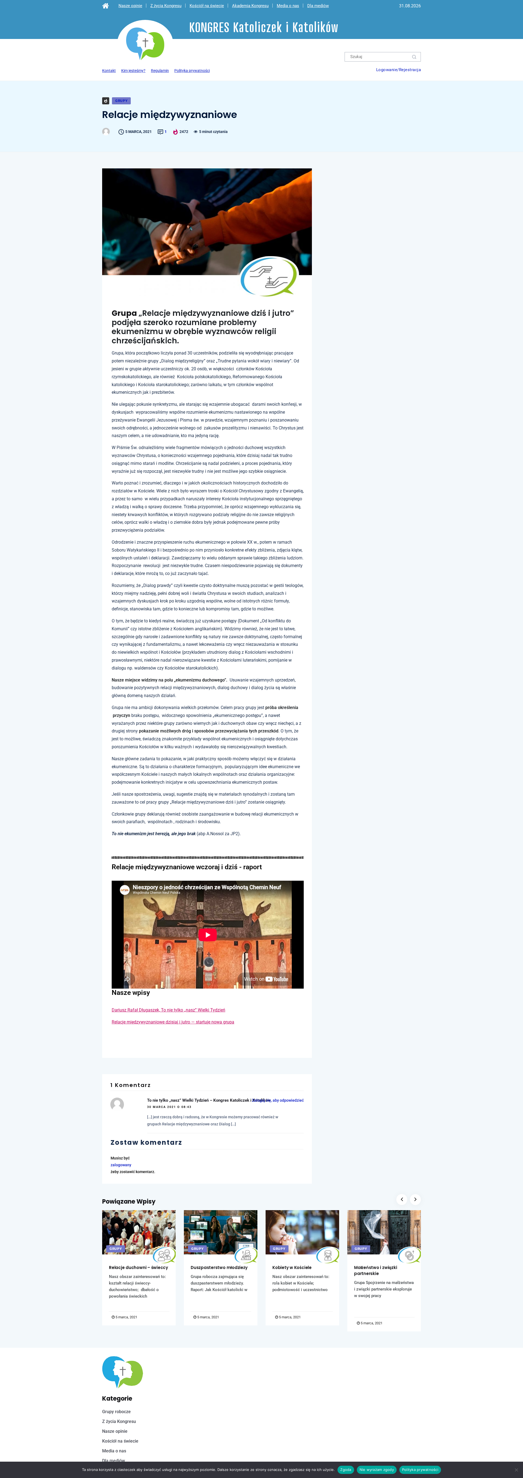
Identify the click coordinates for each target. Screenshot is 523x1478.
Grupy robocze (116, 1411)
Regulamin (160, 70)
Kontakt (109, 70)
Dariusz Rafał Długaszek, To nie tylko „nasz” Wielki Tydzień (168, 1010)
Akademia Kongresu (250, 5)
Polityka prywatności (192, 70)
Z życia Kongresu (165, 5)
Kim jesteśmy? (133, 70)
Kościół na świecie (207, 5)
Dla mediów (318, 5)
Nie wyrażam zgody (377, 1469)
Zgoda (345, 1469)
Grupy (121, 101)
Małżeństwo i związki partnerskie (375, 1270)
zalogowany (121, 1165)
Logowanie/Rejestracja (398, 69)
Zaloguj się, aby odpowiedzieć (278, 1100)
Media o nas (288, 5)
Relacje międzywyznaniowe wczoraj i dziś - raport (187, 867)
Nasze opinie (130, 5)
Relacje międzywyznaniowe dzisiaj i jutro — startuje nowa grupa (173, 1022)
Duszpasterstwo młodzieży (219, 1267)
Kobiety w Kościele (292, 1267)
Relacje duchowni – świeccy (138, 1267)
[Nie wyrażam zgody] (516, 1470)
